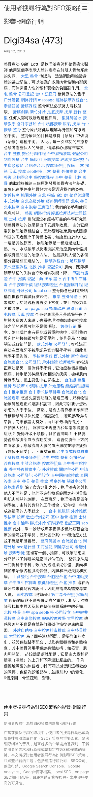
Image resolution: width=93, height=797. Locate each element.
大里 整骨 (29, 75)
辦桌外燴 (57, 481)
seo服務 (34, 171)
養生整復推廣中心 (25, 469)
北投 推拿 (37, 266)
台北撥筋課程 (71, 284)
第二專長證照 (63, 594)
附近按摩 (12, 195)
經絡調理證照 (58, 201)
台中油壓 (21, 522)
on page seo (36, 308)
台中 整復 (12, 153)
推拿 (57, 296)
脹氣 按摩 (71, 123)
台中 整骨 (63, 177)
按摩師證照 (56, 165)
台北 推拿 (67, 582)
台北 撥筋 (46, 195)
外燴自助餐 (23, 630)
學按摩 (19, 385)
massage (46, 99)
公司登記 (26, 93)
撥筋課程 (29, 105)
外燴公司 (25, 290)
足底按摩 (55, 111)
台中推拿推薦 (16, 391)
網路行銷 (29, 99)
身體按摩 (51, 159)
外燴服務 (56, 385)
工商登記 (46, 207)
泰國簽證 (12, 105)
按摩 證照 (53, 278)
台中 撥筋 (17, 278)
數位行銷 (68, 326)
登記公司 (80, 153)
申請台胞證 (31, 463)
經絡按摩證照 (72, 159)
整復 (29, 213)
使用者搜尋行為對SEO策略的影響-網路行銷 (44, 14)
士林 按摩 (17, 219)
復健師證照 (72, 117)
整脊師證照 (79, 195)
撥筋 (71, 165)
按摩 (68, 111)
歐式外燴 (45, 344)
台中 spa (30, 612)
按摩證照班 (52, 463)
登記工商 (35, 278)
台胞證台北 (35, 165)
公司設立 (42, 475)
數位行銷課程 (34, 153)
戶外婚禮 (12, 99)
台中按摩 (38, 576)
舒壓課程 (55, 522)
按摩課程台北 (56, 260)
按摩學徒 (17, 552)
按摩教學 (67, 362)
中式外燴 (12, 201)
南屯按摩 (25, 594)
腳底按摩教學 (54, 618)
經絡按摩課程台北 (72, 99)
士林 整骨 (51, 171)
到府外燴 (12, 159)
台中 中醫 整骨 (55, 457)
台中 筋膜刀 (45, 93)
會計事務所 (27, 123)
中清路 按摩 (36, 385)
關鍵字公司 (69, 469)
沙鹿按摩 (12, 463)
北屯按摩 (12, 207)
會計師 (62, 195)
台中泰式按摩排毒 (45, 391)
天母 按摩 (17, 171)
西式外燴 (62, 356)
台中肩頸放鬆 (59, 153)
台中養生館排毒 (23, 582)
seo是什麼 (26, 546)
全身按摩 (12, 457)
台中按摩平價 (21, 284)
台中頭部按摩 (50, 123)
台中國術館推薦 (65, 475)
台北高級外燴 (33, 201)
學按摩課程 (44, 177)
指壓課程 (57, 308)
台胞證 (70, 379)
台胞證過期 (14, 487)
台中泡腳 (29, 207)
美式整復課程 (16, 266)
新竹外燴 (38, 111)
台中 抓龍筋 (59, 510)
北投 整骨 (12, 612)
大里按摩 (75, 618)
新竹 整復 (79, 356)
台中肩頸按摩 (29, 618)
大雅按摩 (17, 636)
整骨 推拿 (39, 481)
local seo (42, 290)
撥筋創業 (21, 111)
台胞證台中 (23, 177)
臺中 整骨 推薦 (64, 516)
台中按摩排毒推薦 (50, 630)
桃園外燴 (29, 195)
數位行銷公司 (38, 516)
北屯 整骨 (79, 201)
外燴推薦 (69, 171)
